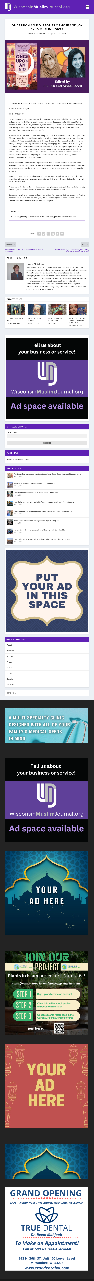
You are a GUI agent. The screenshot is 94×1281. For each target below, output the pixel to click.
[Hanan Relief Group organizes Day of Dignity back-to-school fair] (10, 531)
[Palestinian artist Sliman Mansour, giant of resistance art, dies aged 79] (10, 513)
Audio (9, 667)
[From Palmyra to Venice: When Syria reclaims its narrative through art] (10, 541)
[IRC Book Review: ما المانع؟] (16, 309)
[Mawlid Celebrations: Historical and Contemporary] (10, 485)
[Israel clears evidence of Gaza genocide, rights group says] (10, 522)
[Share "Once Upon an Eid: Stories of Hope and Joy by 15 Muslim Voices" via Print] (62, 234)
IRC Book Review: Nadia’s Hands (55, 319)
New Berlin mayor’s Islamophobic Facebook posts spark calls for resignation (44, 502)
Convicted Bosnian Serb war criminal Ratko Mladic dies (36, 493)
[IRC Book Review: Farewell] (37, 309)
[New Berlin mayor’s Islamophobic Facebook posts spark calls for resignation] (10, 503)
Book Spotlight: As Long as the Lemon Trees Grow (77, 320)
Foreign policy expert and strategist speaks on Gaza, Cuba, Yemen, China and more (47, 474)
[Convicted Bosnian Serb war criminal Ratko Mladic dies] (10, 494)
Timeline (10, 651)
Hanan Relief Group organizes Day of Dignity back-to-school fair (40, 530)
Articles (10, 656)
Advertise (10, 684)
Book (64, 34)
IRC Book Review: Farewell (35, 319)
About (9, 645)
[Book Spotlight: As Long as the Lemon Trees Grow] (78, 309)
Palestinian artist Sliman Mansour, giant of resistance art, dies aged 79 (43, 511)
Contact (10, 673)
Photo (9, 662)
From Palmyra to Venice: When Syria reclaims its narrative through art (42, 539)
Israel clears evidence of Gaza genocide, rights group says (37, 520)
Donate (10, 679)
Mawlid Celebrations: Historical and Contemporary (34, 483)
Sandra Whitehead (42, 34)
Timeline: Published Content (18, 459)
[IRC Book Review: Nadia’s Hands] (57, 309)
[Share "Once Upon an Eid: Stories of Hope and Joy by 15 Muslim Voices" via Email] (57, 234)
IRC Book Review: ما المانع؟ (15, 319)
